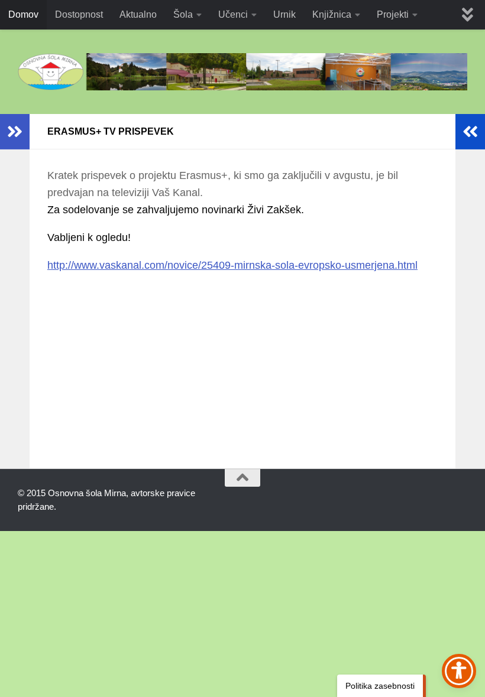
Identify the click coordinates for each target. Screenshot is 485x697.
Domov (23, 14)
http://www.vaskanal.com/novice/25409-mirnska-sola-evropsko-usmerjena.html (232, 265)
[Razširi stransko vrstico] (15, 131)
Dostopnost (79, 14)
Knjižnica (331, 14)
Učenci (233, 14)
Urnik (284, 14)
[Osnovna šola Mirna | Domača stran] (242, 71)
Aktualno (138, 14)
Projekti (393, 14)
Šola (183, 14)
